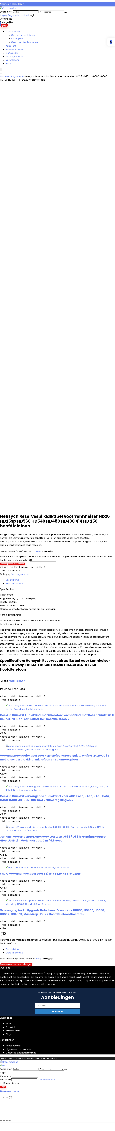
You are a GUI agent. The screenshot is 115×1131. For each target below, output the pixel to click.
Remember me (11, 1083)
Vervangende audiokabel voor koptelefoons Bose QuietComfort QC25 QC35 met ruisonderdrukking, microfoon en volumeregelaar (54, 757)
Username (6, 1076)
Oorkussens (12, 53)
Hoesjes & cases (14, 49)
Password (5, 1079)
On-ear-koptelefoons (23, 35)
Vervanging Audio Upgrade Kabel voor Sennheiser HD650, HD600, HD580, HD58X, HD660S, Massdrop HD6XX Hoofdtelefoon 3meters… (52, 912)
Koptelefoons (13, 31)
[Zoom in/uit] (1, 1120)
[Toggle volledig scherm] (4, 1120)
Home (3, 76)
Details (38, 551)
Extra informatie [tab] (14, 583)
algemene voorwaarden (19, 1049)
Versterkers (12, 60)
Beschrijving (12, 949)
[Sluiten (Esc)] (9, 1120)
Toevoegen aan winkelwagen (12, 564)
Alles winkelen (13, 1030)
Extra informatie (14, 952)
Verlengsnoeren (14, 56)
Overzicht (11, 1027)
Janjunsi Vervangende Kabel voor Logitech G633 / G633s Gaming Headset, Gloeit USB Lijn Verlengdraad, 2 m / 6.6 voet (53, 838)
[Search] (1, 73)
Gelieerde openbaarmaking (21, 1052)
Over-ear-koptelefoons (24, 42)
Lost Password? (46, 1079)
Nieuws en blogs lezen (12, 4)
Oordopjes (17, 38)
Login (3, 1087)
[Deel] (7, 1120)
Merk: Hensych (17, 680)
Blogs (9, 63)
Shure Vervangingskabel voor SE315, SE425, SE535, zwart (40, 874)
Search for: (6, 11)
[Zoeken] (65, 12)
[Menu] (1, 69)
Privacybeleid (13, 1045)
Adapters (11, 46)
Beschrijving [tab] (12, 580)
